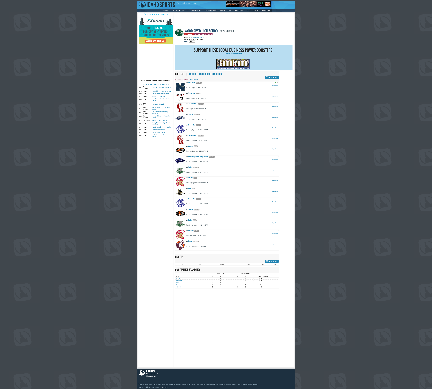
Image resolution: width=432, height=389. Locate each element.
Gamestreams (225, 10)
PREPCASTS (238, 10)
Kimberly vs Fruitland (158, 96)
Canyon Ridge (191, 104)
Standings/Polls (194, 10)
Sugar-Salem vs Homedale (160, 94)
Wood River (179, 280)
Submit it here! (193, 79)
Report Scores (275, 85)
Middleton (190, 83)
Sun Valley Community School (197, 157)
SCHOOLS (165, 10)
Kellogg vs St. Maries (158, 104)
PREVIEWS (266, 10)
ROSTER (192, 74)
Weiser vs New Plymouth (160, 120)
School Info (195, 37)
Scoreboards (178, 10)
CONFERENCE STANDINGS (210, 74)
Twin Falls (190, 125)
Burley (189, 167)
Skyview (189, 114)
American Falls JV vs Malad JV (162, 127)
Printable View (273, 77)
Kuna (188, 188)
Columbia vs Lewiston (159, 132)
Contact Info (204, 37)
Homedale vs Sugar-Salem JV (161, 91)
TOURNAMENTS (210, 10)
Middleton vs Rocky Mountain (161, 88)
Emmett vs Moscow (158, 130)
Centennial (191, 93)
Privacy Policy (164, 387)
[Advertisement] (156, 61)
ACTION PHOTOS (253, 10)
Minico (189, 178)
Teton (189, 241)
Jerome (189, 146)
